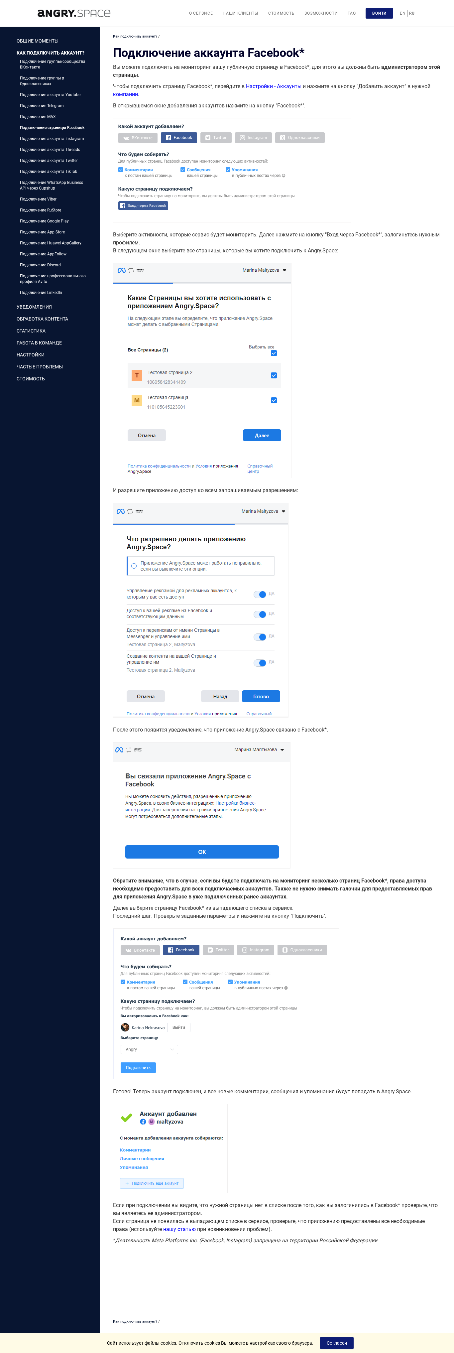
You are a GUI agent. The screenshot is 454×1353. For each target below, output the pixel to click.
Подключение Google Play (44, 221)
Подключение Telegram (42, 105)
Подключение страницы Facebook (52, 127)
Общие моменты (37, 41)
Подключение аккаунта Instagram (52, 138)
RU (412, 13)
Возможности (321, 13)
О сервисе (201, 13)
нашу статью (179, 1229)
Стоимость (281, 13)
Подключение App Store (42, 232)
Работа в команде (39, 342)
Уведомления (34, 307)
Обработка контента (42, 319)
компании (125, 94)
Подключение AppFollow (43, 254)
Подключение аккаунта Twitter (49, 160)
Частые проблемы (40, 366)
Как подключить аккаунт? (50, 53)
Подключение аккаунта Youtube (50, 94)
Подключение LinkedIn (41, 292)
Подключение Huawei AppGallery (50, 243)
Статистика (31, 331)
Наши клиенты (240, 13)
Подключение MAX (38, 116)
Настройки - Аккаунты (273, 86)
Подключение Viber (38, 199)
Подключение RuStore (40, 210)
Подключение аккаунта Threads (50, 149)
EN (402, 13)
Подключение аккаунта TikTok (48, 171)
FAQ (352, 13)
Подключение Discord (40, 265)
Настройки (31, 354)
